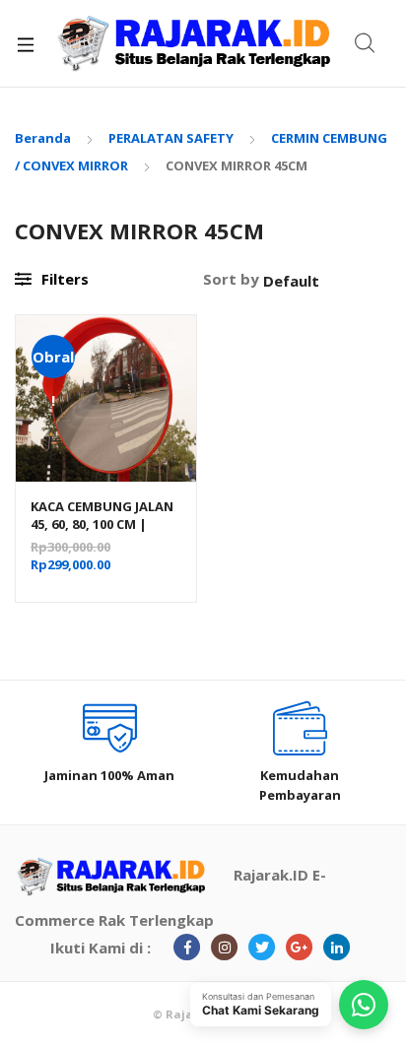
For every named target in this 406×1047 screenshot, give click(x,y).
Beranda (43, 138)
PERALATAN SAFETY (171, 138)
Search (365, 43)
